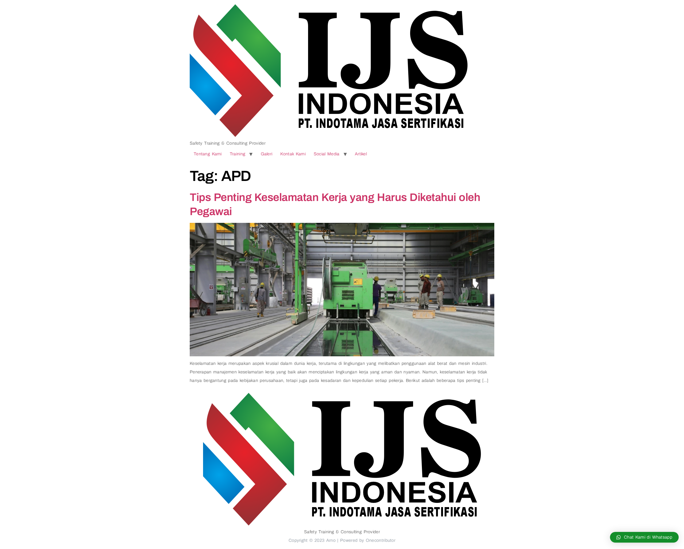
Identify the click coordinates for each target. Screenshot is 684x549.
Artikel (361, 154)
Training (237, 154)
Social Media (327, 154)
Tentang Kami (208, 154)
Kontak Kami (293, 154)
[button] (644, 537)
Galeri (267, 154)
